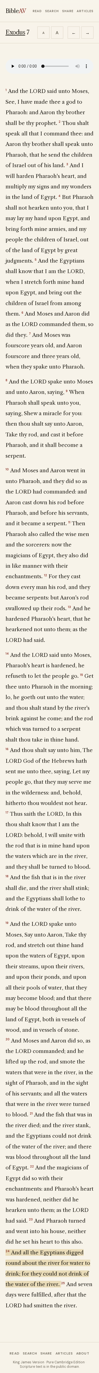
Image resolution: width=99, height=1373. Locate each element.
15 (81, 675)
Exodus (15, 32)
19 (7, 923)
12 (45, 575)
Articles (85, 11)
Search (52, 11)
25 (63, 1283)
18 (7, 876)
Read (37, 11)
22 (32, 1166)
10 (7, 469)
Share (67, 11)
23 (31, 1219)
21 (31, 1113)
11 (69, 522)
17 (7, 812)
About (82, 1353)
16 (7, 749)
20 (8, 1039)
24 (8, 1251)
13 (69, 607)
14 (7, 653)
